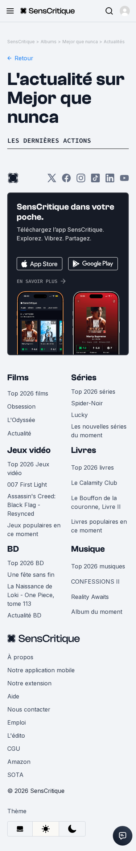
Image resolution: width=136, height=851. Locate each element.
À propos (20, 657)
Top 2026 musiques (98, 566)
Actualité (19, 433)
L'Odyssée (21, 420)
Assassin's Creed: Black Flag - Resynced (31, 505)
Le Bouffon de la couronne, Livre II (96, 502)
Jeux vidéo (29, 450)
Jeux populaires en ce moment (34, 530)
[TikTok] (95, 180)
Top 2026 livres (92, 467)
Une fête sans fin (30, 574)
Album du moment (96, 611)
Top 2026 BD (25, 563)
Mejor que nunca (80, 41)
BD (13, 549)
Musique (88, 549)
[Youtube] (124, 180)
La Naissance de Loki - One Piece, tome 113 (30, 595)
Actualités (114, 41)
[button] (124, 10)
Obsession (21, 406)
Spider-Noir (87, 403)
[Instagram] (81, 180)
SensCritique (21, 41)
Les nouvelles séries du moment (99, 431)
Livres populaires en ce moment (99, 526)
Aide (13, 696)
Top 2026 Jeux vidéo (28, 469)
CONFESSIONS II (95, 581)
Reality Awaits (90, 596)
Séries (83, 377)
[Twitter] (52, 180)
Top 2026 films (27, 393)
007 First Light (27, 484)
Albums (49, 41)
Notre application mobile (41, 670)
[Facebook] (66, 180)
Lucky (79, 414)
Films (18, 377)
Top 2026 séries (93, 391)
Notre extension (29, 683)
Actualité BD (24, 615)
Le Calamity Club (94, 482)
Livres (83, 450)
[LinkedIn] (110, 180)
